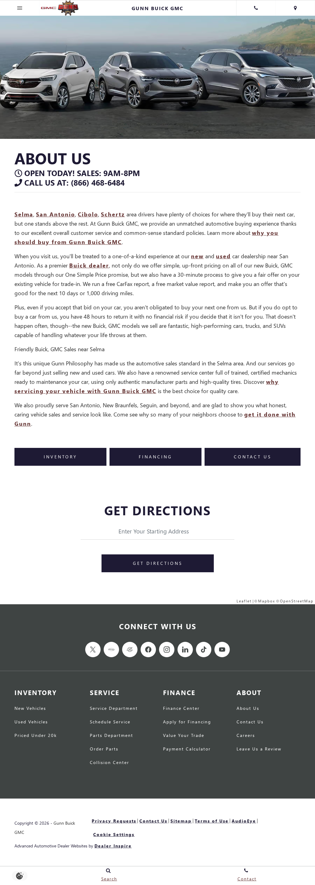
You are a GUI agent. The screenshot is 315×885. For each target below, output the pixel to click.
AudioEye (244, 821)
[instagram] (166, 649)
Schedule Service (110, 722)
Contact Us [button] (252, 457)
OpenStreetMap (296, 601)
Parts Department (111, 735)
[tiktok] (203, 649)
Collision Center (109, 762)
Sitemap (181, 821)
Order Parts (104, 749)
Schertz (113, 214)
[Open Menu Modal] (19, 8)
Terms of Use (212, 821)
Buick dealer (89, 265)
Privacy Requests (114, 821)
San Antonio (55, 214)
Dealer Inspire (113, 846)
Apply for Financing (187, 722)
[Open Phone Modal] (256, 8)
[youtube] (222, 649)
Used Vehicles (31, 722)
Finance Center (181, 708)
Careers (246, 735)
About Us (248, 708)
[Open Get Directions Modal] (295, 8)
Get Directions (157, 563)
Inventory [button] (60, 457)
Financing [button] (155, 457)
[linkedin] (185, 649)
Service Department (114, 708)
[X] (93, 649)
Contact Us (250, 722)
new (197, 256)
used (223, 256)
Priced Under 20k (35, 735)
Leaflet (244, 601)
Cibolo (88, 214)
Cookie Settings (113, 834)
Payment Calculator (187, 749)
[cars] (111, 649)
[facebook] (148, 649)
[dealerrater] (130, 649)
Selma (23, 214)
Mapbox (266, 601)
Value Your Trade (183, 735)
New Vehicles (30, 708)
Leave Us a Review (259, 749)
